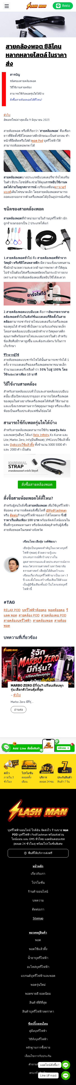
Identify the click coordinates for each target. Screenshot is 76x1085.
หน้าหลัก (38, 866)
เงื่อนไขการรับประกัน (38, 1056)
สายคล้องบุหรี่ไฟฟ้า (17, 620)
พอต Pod (37, 140)
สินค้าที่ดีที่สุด (38, 1002)
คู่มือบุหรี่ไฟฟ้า (38, 1031)
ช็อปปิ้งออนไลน (38, 1023)
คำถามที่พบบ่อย (38, 1064)
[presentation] (38, 667)
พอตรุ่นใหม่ (38, 985)
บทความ (38, 900)
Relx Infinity (41, 435)
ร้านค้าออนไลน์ (38, 891)
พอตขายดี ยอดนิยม (38, 993)
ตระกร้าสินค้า (38, 1073)
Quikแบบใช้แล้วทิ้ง (22, 445)
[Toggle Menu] (6, 6)
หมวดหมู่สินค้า (38, 932)
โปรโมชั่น (38, 882)
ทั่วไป (7, 115)
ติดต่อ (14, 515)
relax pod (12, 610)
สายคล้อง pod (29, 615)
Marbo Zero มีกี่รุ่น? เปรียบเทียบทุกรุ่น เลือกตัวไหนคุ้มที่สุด (37, 687)
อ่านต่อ (20, 710)
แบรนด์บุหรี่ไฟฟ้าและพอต (38, 976)
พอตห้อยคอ (56, 610)
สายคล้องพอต (43, 620)
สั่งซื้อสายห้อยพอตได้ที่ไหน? (26, 99)
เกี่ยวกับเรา (38, 874)
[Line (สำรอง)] (65, 1075)
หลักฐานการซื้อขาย (38, 1047)
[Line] (65, 1064)
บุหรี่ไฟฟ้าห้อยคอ (34, 610)
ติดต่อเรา (38, 909)
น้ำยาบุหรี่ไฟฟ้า (38, 958)
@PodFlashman (56, 510)
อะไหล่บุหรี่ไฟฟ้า (38, 967)
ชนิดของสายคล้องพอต (23, 81)
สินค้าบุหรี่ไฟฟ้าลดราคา (38, 1011)
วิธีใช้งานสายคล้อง (20, 87)
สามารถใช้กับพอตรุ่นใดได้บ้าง (27, 93)
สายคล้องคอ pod (53, 615)
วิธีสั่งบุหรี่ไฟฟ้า (38, 1039)
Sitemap (38, 918)
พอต (38, 940)
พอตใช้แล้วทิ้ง (38, 949)
